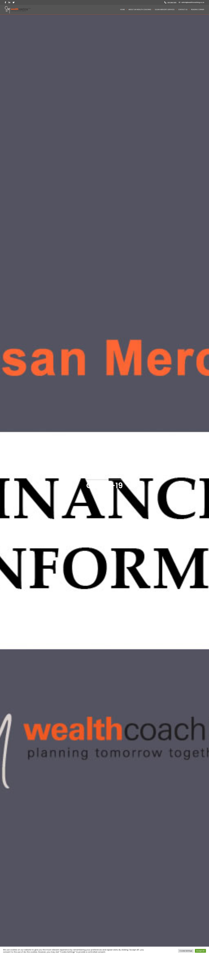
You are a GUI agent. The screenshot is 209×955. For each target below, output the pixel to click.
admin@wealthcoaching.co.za (192, 2)
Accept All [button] (200, 951)
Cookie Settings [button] (185, 951)
